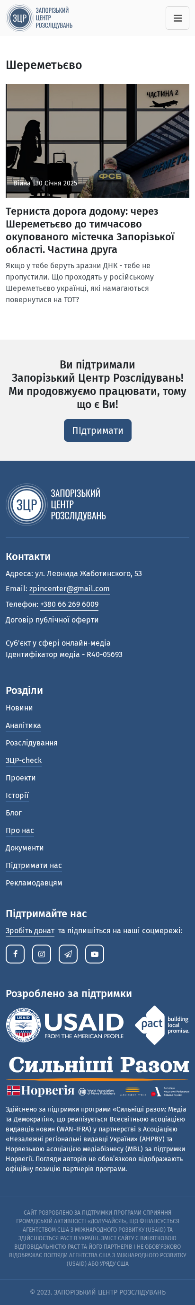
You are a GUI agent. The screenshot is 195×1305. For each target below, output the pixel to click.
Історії (17, 795)
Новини (19, 707)
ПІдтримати (98, 430)
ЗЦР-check (24, 760)
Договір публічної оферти (52, 619)
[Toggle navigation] (177, 18)
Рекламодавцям (34, 882)
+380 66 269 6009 (69, 604)
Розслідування (32, 742)
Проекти (21, 777)
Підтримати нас (34, 865)
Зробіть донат (30, 930)
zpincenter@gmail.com (69, 588)
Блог (14, 812)
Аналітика (23, 725)
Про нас (20, 830)
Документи (25, 847)
